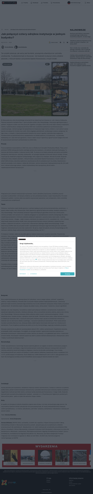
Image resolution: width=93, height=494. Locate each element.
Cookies (28, 269)
